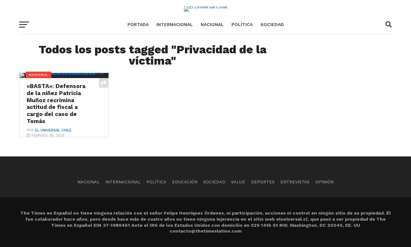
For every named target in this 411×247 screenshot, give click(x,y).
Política (242, 24)
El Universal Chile (53, 130)
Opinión (324, 182)
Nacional (212, 24)
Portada (138, 24)
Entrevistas (295, 182)
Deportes (263, 182)
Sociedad (272, 24)
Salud (238, 182)
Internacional (174, 24)
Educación (184, 182)
